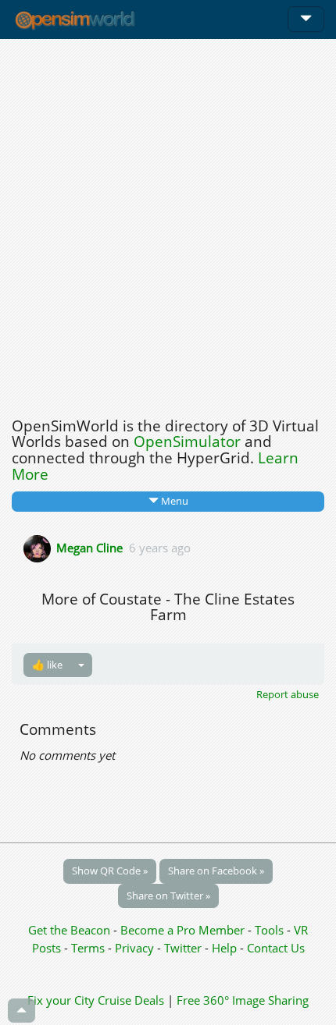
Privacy (134, 948)
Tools (271, 930)
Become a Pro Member (184, 930)
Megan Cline (89, 547)
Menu (173, 501)
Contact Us (276, 948)
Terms (89, 948)
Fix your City (61, 1000)
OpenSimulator (187, 441)
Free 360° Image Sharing (243, 1000)
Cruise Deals (131, 1000)
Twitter (183, 948)
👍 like (47, 665)
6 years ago (160, 547)
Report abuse (287, 694)
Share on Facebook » (216, 871)
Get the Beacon (69, 930)
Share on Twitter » (168, 895)
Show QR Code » (110, 871)
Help (224, 948)
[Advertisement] (168, 224)
